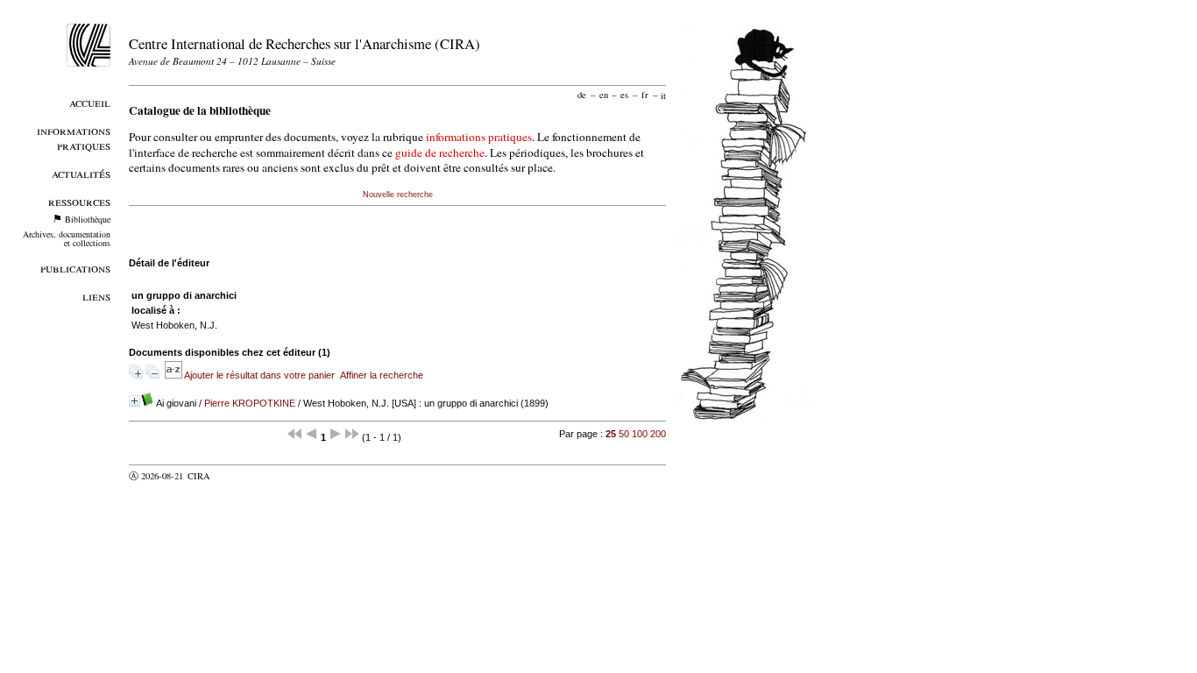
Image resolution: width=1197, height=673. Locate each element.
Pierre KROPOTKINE (249, 403)
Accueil (89, 102)
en (603, 95)
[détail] (134, 401)
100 (640, 434)
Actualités (81, 173)
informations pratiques (479, 137)
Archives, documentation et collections (66, 238)
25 (611, 434)
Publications (75, 267)
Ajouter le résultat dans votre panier (259, 375)
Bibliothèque (87, 219)
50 (624, 434)
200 (658, 434)
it (663, 95)
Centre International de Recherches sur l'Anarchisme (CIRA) (304, 43)
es (624, 95)
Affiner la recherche (381, 375)
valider (233, 476)
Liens (96, 295)
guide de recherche (440, 152)
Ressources (79, 201)
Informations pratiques (73, 137)
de (581, 95)
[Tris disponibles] (174, 375)
